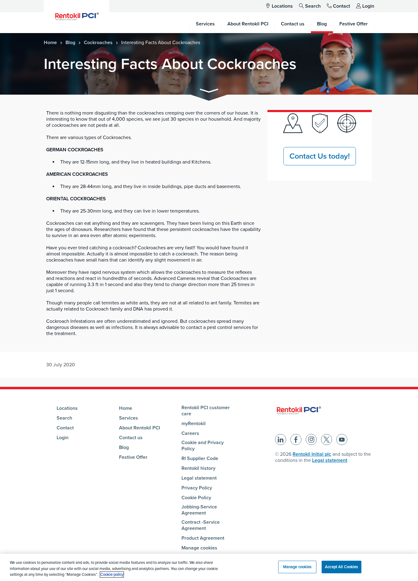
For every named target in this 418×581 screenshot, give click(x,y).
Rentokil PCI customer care (205, 411)
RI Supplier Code (199, 458)
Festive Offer (133, 457)
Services (128, 418)
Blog (70, 43)
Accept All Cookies (341, 566)
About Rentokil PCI (139, 428)
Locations (282, 6)
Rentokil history (198, 468)
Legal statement (199, 478)
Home (50, 43)
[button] (209, 92)
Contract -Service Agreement (200, 525)
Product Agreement (202, 538)
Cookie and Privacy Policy (202, 446)
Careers (190, 433)
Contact (341, 6)
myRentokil (193, 424)
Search (313, 6)
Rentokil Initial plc (312, 454)
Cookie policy (111, 574)
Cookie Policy (196, 498)
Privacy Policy (196, 488)
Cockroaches (98, 43)
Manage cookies (199, 548)
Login (368, 6)
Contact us (131, 438)
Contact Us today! (319, 156)
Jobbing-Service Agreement (199, 510)
